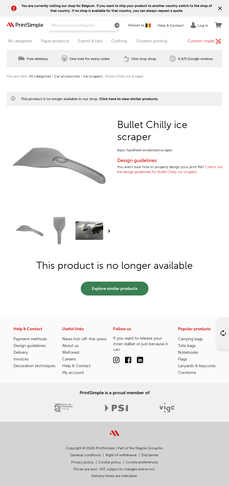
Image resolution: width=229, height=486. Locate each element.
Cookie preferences (142, 462)
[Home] (25, 25)
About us (70, 345)
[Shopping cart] (218, 25)
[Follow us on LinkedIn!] (140, 360)
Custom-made (202, 41)
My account (73, 372)
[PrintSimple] (114, 430)
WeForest (70, 352)
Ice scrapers (92, 76)
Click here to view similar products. (128, 99)
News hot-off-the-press (84, 338)
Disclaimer (150, 455)
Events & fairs (90, 41)
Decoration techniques (34, 365)
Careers (69, 359)
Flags (182, 359)
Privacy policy (82, 462)
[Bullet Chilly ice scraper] (29, 231)
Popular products (194, 328)
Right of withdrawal (121, 455)
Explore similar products (114, 288)
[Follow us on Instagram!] (116, 360)
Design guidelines (29, 345)
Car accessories (67, 76)
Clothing (119, 41)
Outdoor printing (151, 41)
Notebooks (188, 352)
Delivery (20, 352)
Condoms (187, 372)
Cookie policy (109, 462)
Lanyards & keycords (197, 365)
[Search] (117, 25)
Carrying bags (190, 338)
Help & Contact (27, 328)
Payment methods (30, 338)
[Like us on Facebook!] (128, 360)
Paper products (55, 41)
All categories (20, 41)
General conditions (85, 455)
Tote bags (187, 345)
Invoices (21, 359)
